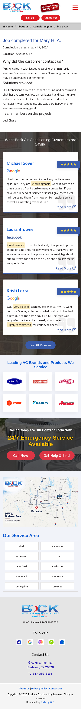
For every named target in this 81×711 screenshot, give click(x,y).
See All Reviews (41, 345)
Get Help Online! (57, 455)
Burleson (57, 566)
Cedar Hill (22, 576)
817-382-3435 (42, 673)
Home (9, 26)
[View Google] (30, 641)
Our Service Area (21, 535)
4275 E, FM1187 (41, 664)
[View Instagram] (40, 641)
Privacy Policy (39, 688)
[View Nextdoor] (51, 641)
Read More (64, 206)
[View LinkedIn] (62, 641)
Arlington (21, 556)
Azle (57, 556)
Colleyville (22, 586)
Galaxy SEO (47, 702)
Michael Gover (20, 163)
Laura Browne (20, 229)
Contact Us (50, 18)
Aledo (21, 546)
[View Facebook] (19, 641)
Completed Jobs (42, 26)
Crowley (57, 586)
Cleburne (57, 576)
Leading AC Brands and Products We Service (40, 365)
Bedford (22, 566)
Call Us (30, 18)
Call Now (20, 455)
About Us (23, 26)
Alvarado (57, 546)
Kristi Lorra (17, 290)
